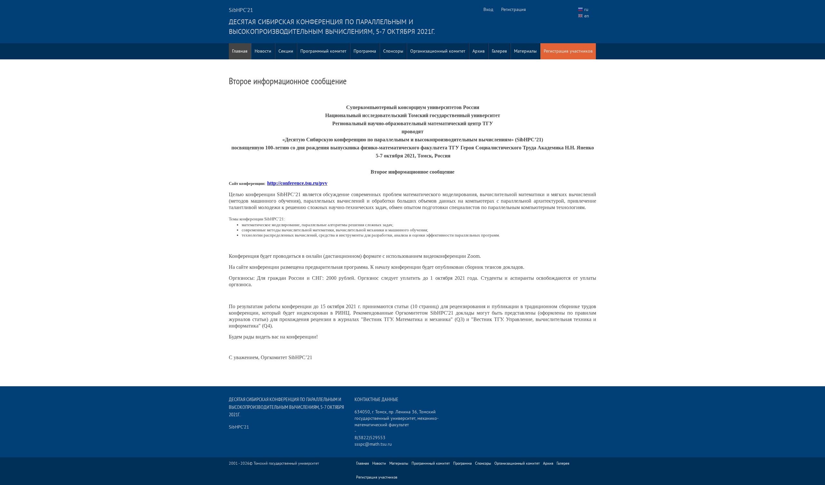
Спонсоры (393, 51)
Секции (285, 51)
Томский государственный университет (286, 463)
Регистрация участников (568, 51)
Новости (263, 51)
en (586, 16)
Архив (478, 51)
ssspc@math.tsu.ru (373, 444)
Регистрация (513, 9)
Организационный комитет (437, 51)
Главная (240, 51)
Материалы (525, 51)
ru (586, 9)
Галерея (499, 51)
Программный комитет (323, 51)
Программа (365, 51)
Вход (488, 9)
